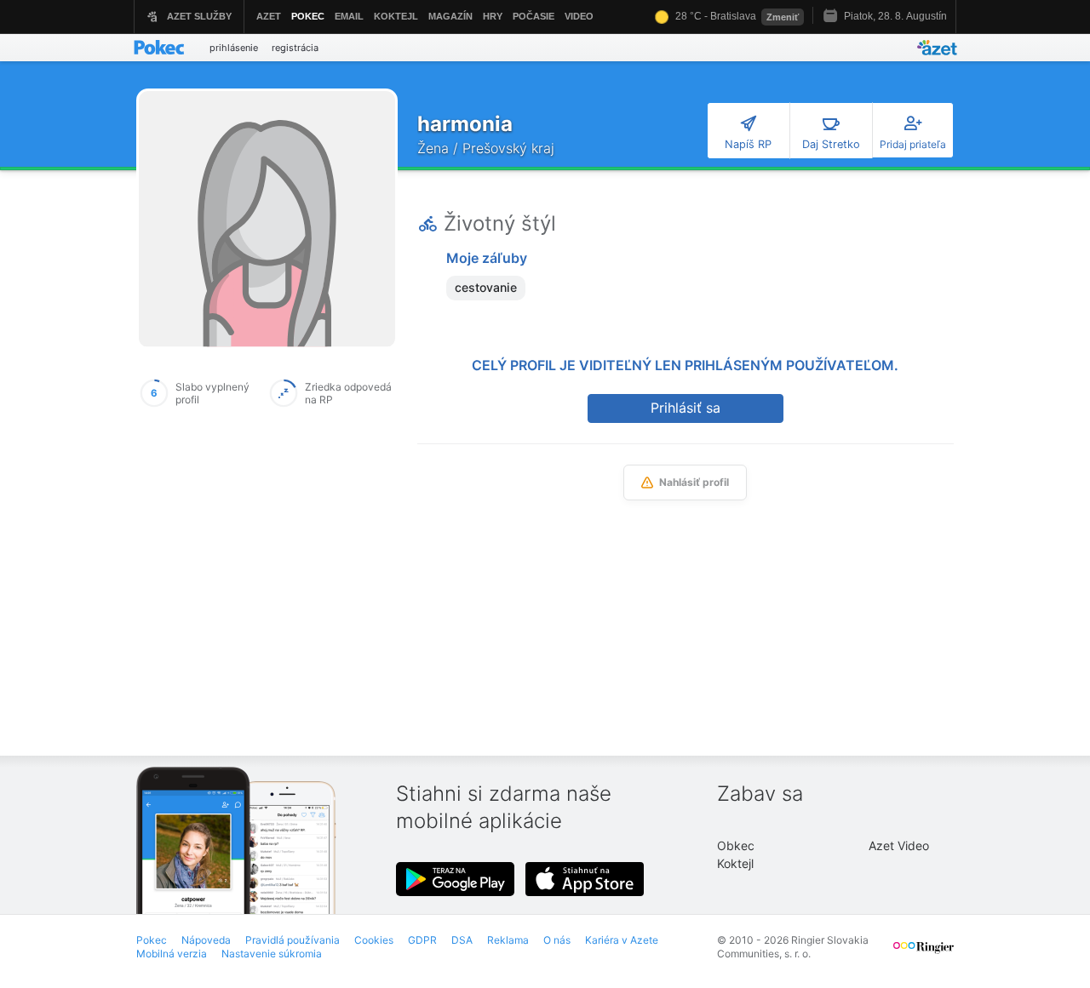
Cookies (373, 940)
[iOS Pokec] (585, 879)
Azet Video (899, 845)
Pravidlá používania (292, 940)
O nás (557, 940)
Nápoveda (206, 940)
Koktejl (735, 863)
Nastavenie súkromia (271, 953)
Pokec (151, 940)
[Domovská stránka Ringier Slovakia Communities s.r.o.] (923, 955)
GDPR (422, 940)
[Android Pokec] (455, 879)
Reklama (508, 940)
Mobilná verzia (171, 953)
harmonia (465, 123)
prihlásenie (233, 48)
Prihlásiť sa (685, 407)
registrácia (295, 48)
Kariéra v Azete (621, 940)
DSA (462, 940)
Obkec (735, 845)
